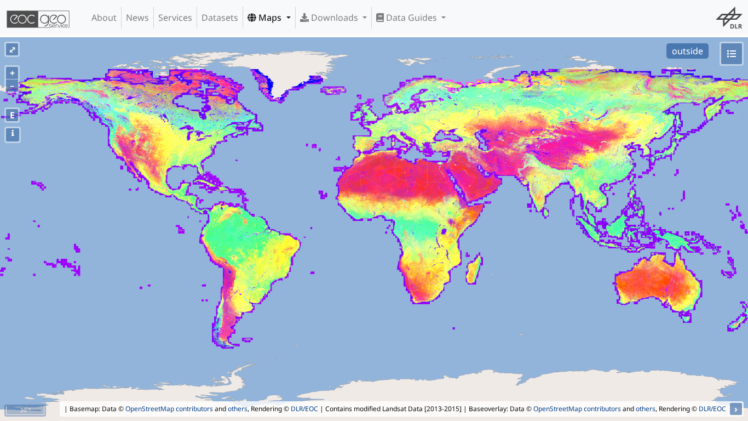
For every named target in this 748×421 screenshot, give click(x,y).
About (104, 18)
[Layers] (731, 53)
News (137, 18)
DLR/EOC (304, 408)
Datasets (220, 18)
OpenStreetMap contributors (169, 408)
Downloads (334, 18)
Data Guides (411, 18)
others (238, 408)
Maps (270, 18)
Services (175, 18)
